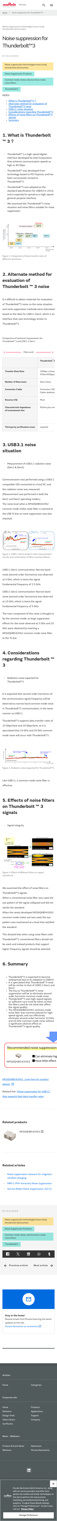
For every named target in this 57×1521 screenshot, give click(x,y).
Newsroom (36, 1446)
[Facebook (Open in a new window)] (7, 1254)
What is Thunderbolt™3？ (22, 101)
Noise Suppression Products (18, 74)
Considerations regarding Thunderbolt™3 (31, 112)
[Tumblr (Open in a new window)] (49, 1254)
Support (35, 1416)
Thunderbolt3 (11, 89)
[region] (28, 1500)
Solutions (7, 1412)
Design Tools (8, 1416)
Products (35, 1407)
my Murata (7, 1424)
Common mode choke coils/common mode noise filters (25, 81)
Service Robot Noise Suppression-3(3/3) (29, 1189)
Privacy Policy (27, 1509)
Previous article (16, 1265)
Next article (43, 1265)
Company (35, 1420)
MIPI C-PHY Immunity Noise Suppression (29, 1183)
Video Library (8, 1420)
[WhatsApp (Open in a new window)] (39, 1254)
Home (4, 13)
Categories (36, 1385)
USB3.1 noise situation (21, 109)
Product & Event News (13, 1446)
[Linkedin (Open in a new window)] (28, 1254)
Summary (14, 120)
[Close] (53, 1483)
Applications (37, 1412)
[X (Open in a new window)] (18, 1254)
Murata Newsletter (40, 1450)
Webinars (7, 1450)
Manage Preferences (28, 1515)
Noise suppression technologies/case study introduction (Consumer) (26, 66)
